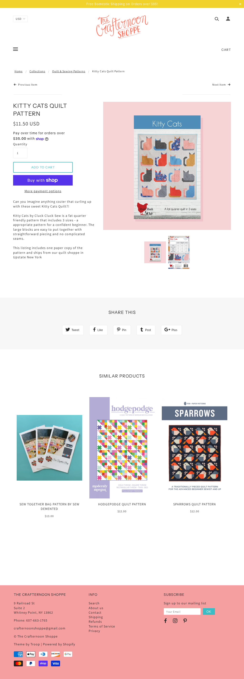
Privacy (94, 631)
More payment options (43, 191)
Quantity (20, 144)
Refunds (95, 621)
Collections (37, 71)
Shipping (96, 617)
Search (94, 603)
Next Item (219, 84)
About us (96, 608)
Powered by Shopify (59, 644)
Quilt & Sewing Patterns (68, 71)
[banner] (122, 27)
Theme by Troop (27, 644)
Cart (226, 50)
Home (19, 71)
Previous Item (27, 84)
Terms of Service (102, 626)
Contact (95, 612)
